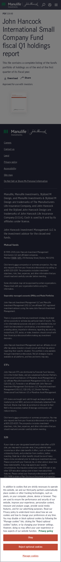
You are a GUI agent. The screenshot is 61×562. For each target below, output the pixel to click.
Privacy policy (46, 531)
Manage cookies (31, 556)
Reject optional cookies (30, 547)
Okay (30, 537)
